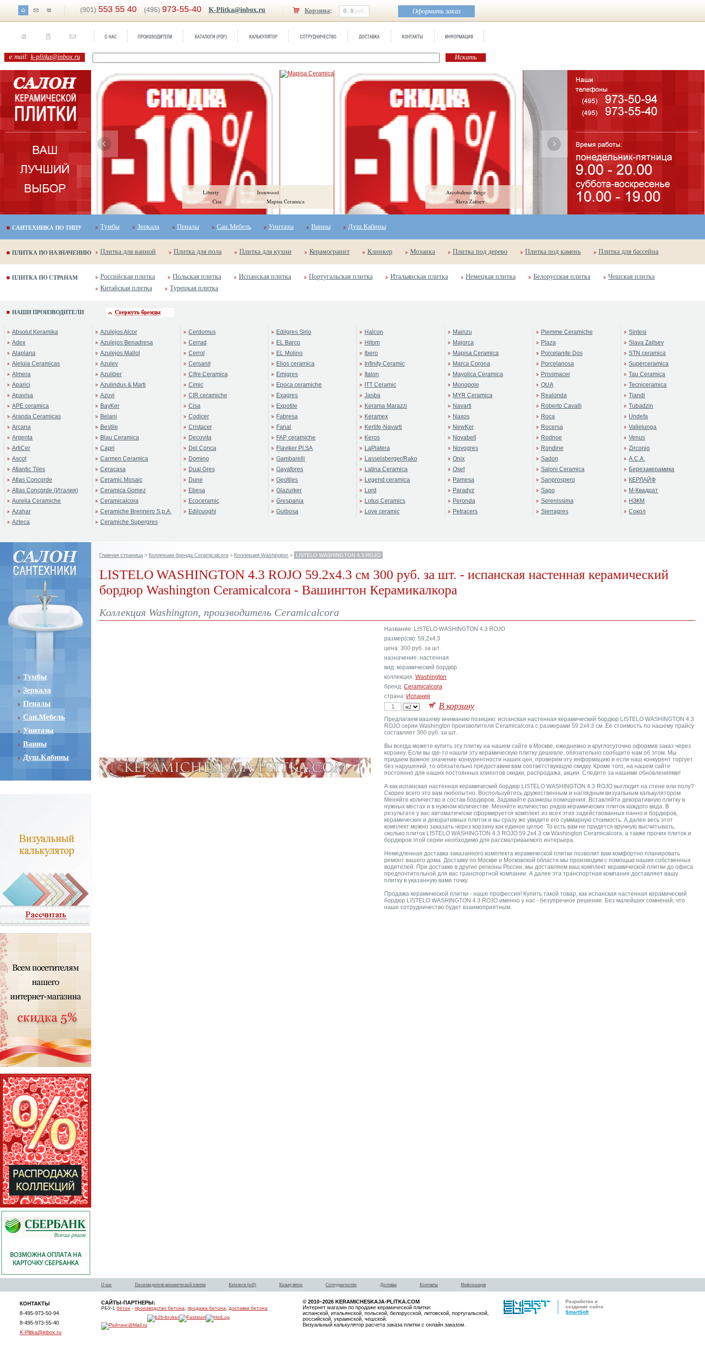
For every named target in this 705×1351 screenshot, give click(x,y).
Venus (637, 437)
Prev (104, 143)
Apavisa (22, 395)
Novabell (464, 437)
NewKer (463, 427)
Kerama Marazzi (385, 406)
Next (553, 143)
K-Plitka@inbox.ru (237, 9)
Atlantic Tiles (28, 469)
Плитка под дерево (480, 251)
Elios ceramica (295, 363)
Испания (418, 696)
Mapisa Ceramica (476, 353)
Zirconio (639, 448)
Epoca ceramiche (299, 384)
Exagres (287, 395)
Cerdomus (202, 332)
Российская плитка (127, 276)
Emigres (287, 374)
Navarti (462, 406)
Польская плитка (197, 276)
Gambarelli (290, 458)
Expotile (286, 406)
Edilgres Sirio (293, 332)
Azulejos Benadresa (126, 342)
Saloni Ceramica (563, 469)
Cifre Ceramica (208, 374)
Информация (473, 1284)
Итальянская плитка (419, 276)
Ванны (320, 226)
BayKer (109, 406)
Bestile (109, 427)
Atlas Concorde (32, 479)
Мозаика (422, 251)
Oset (459, 469)
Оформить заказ (436, 11)
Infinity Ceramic (384, 363)
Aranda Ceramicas (36, 416)
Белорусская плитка (561, 276)
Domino (198, 458)
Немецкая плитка (491, 276)
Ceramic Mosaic (121, 479)
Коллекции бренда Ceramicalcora (188, 555)
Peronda (464, 501)
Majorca (463, 342)
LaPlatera (377, 448)
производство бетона (160, 1308)
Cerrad (197, 342)
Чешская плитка (631, 276)
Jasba (372, 395)
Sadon (549, 458)
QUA (547, 384)
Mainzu (462, 332)
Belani (108, 416)
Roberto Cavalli (561, 406)
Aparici (21, 384)
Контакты (429, 1284)
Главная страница (121, 555)
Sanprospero (558, 479)
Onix (459, 458)
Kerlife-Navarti (383, 427)
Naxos (461, 416)
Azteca (21, 522)
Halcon (373, 332)
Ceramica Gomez (123, 490)
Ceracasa (113, 469)
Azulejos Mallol (120, 353)
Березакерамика (651, 469)
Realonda (554, 395)
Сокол (637, 511)
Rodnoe (551, 437)
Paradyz (463, 490)
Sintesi (637, 332)
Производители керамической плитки (170, 1284)
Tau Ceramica (647, 374)
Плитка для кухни (265, 251)
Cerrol (196, 353)
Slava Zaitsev (646, 342)
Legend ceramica (387, 479)
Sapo (548, 490)
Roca (548, 416)
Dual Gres (201, 469)
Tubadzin (641, 406)
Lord (370, 490)
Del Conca (202, 448)
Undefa (638, 416)
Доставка (388, 1284)
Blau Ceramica (119, 437)
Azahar (21, 511)
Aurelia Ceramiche (36, 501)
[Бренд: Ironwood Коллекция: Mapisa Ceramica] (307, 73)
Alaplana (23, 353)
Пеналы (188, 226)
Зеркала (148, 226)
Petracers (465, 511)
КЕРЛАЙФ (642, 479)
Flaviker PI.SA (294, 448)
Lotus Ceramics (384, 501)
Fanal (283, 427)
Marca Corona (471, 363)
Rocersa (552, 427)
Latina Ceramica (386, 469)
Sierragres (554, 511)
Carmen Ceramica (124, 458)
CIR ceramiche (207, 395)
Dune (195, 479)
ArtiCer (21, 448)
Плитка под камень (553, 251)
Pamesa (463, 479)
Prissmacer (555, 374)
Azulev (109, 363)
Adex (18, 342)
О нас (106, 1284)
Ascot (19, 458)
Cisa (194, 406)
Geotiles (287, 479)
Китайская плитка (126, 288)
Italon (371, 374)
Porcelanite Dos (562, 353)
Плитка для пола (198, 251)
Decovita (200, 437)
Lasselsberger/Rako (390, 458)
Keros (372, 437)
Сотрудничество (341, 1284)
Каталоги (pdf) (242, 1284)
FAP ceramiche (296, 437)
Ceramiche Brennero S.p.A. (136, 511)
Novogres (465, 448)
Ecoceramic (203, 501)
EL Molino (289, 353)
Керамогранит (329, 251)
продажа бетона (207, 1308)
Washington (430, 677)
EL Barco (288, 342)
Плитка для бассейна (628, 251)
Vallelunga (643, 427)
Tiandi (637, 395)
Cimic (195, 384)
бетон (123, 1308)
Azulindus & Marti (123, 384)
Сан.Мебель (234, 226)
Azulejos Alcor (118, 332)
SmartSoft (576, 1312)
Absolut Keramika (35, 332)
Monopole (466, 384)
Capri (107, 448)
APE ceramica (30, 406)
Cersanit (199, 363)
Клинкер (379, 251)
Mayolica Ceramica (478, 374)
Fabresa (287, 416)
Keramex (376, 416)
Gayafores (289, 469)
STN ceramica (647, 353)
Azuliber (111, 374)
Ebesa (196, 490)
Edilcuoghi (202, 511)
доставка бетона (248, 1308)
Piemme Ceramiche (567, 332)
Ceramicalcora (119, 501)
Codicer (198, 416)
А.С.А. (637, 458)
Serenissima (557, 501)
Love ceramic (382, 511)
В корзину (456, 706)
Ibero (371, 353)
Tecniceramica (648, 384)
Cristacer (200, 427)
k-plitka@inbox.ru (55, 56)
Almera (21, 374)
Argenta (22, 437)
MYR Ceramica (473, 395)
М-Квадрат (643, 490)
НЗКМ (637, 501)
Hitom (372, 342)
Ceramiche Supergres (129, 522)
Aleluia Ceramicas (36, 363)
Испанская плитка (265, 276)
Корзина (317, 10)
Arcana (21, 427)
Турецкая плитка (194, 288)
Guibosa (287, 511)
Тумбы (109, 226)
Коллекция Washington (261, 555)
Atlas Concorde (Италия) (45, 490)
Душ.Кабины (367, 226)
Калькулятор (291, 1284)
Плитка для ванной (128, 251)
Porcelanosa (557, 363)
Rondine (552, 448)
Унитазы (281, 226)
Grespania (290, 501)
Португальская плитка (341, 276)
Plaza (548, 342)
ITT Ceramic (380, 384)
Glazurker (289, 490)
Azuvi (107, 395)
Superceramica (649, 363)
